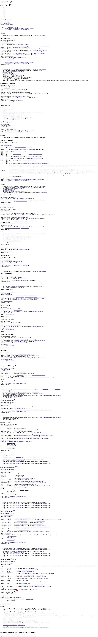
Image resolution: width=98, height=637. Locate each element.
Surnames (4, 9)
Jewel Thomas (20, 47)
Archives (4, 11)
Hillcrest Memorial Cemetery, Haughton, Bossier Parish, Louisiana (36, 163)
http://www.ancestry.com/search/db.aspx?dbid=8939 (12, 614)
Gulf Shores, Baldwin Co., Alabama (38, 375)
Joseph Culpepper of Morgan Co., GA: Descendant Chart (15, 383)
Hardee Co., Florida (36, 581)
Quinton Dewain (22, 521)
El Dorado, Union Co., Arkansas (39, 53)
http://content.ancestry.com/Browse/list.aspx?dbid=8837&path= (14, 625)
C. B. (21, 435)
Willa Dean (11, 443)
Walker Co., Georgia (30, 575)
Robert (7, 222)
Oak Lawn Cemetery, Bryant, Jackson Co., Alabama (38, 531)
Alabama (20, 89)
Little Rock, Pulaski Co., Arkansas (19, 280)
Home (4, 7)
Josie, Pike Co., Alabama (21, 407)
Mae (6, 370)
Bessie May (17, 249)
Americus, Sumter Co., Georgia (39, 340)
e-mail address (42, 35)
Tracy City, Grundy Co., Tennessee (26, 584)
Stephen (7, 23)
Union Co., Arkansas (45, 46)
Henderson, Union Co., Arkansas (40, 50)
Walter (16, 156)
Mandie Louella (8, 426)
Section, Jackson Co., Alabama (39, 432)
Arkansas (20, 44)
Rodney (20, 524)
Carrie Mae (8, 294)
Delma (7, 369)
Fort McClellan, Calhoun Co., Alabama (28, 573)
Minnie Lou (7, 472)
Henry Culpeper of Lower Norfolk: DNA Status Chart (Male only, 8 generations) (19, 28)
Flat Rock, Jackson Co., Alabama (39, 482)
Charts (4, 12)
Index (4, 8)
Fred (19, 90)
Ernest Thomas (19, 218)
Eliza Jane (7, 88)
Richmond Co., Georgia (29, 355)
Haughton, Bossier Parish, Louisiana (36, 158)
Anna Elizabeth (8, 24)
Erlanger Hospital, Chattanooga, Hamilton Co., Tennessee (43, 435)
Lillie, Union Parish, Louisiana (22, 198)
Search (4, 10)
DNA (4, 13)
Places (4, 15)
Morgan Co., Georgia (21, 337)
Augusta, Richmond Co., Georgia (24, 354)
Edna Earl (21, 519)
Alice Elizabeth (8, 145)
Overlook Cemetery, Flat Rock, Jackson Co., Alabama (38, 438)
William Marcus (8, 425)
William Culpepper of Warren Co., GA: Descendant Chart (15, 496)
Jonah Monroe (8, 86)
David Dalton (17, 149)
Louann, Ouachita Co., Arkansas (25, 295)
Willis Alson (20, 355)
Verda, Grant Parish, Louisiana (23, 213)
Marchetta (10, 540)
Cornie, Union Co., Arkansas (20, 147)
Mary (6, 344)
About (4, 16)
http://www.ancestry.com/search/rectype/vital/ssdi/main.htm (13, 71)
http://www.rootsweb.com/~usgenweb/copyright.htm (12, 618)
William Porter (8, 470)
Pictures (4, 14)
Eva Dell (17, 199)
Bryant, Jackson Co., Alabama (23, 530)
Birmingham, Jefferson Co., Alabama (42, 527)
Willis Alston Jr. (18, 340)
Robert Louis (7, 293)
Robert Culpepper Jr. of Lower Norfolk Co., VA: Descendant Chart (17, 29)
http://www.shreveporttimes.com (8, 190)
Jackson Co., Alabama (24, 441)
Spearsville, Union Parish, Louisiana (28, 149)
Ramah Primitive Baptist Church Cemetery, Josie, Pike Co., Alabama (40, 377)
